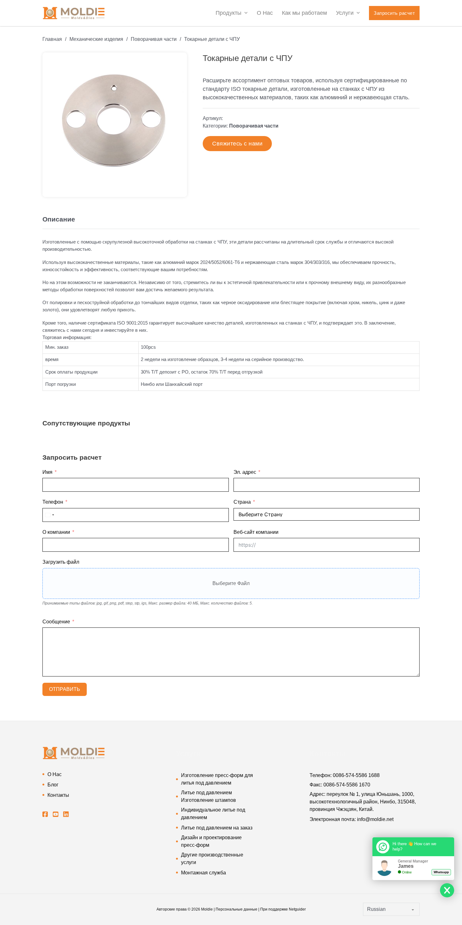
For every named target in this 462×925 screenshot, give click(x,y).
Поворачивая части (154, 39)
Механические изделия (96, 39)
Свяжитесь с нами (237, 143)
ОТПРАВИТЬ (64, 689)
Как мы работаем (304, 13)
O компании (56, 532)
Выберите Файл (231, 583)
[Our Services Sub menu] (358, 13)
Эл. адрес (245, 472)
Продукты (228, 13)
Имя (47, 472)
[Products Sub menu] (246, 13)
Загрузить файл (60, 562)
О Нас (265, 13)
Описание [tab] (58, 219)
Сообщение (56, 621)
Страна (242, 502)
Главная (52, 39)
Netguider (297, 909)
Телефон (52, 502)
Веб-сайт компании (256, 532)
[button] (178, 61)
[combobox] (49, 515)
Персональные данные (236, 909)
